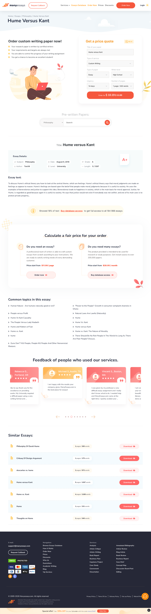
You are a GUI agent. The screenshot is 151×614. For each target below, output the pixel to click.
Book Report (94, 555)
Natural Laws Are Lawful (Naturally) (90, 313)
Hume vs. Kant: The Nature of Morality (91, 331)
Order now (39, 275)
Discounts (109, 5)
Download (128, 446)
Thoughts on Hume (25, 518)
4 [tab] (74, 416)
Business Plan (95, 559)
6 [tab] (80, 416)
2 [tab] (68, 416)
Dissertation (94, 572)
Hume (77, 318)
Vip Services (47, 572)
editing (118, 572)
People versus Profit (19, 313)
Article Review (121, 549)
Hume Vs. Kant (81, 322)
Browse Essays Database (52, 545)
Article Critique (95, 549)
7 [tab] (82, 416)
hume (12, 335)
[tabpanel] (32, 385)
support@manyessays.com (19, 546)
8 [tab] (85, 416)
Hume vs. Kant (16, 331)
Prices (101, 5)
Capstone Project (96, 562)
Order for (110, 95)
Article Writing (95, 552)
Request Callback (38, 5)
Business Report (122, 559)
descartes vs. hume (25, 470)
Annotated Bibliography (125, 545)
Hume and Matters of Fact (21, 326)
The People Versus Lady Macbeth (24, 322)
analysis (93, 545)
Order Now (92, 5)
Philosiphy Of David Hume (28, 446)
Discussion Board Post (124, 568)
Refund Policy (138, 596)
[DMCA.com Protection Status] (23, 561)
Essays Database (78, 5)
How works (48, 548)
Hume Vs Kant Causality (20, 318)
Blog (44, 569)
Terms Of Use (102, 596)
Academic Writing (49, 566)
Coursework (94, 568)
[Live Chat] (145, 596)
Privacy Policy (91, 596)
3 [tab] (71, 417)
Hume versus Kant (83, 326)
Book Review (121, 555)
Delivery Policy (114, 596)
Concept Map (121, 565)
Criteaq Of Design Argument (29, 458)
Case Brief (120, 562)
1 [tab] (65, 416)
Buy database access (72, 211)
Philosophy (30, 162)
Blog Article (120, 552)
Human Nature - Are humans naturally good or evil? (32, 306)
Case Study (94, 565)
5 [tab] (77, 416)
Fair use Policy (126, 596)
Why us (46, 560)
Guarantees (47, 563)
